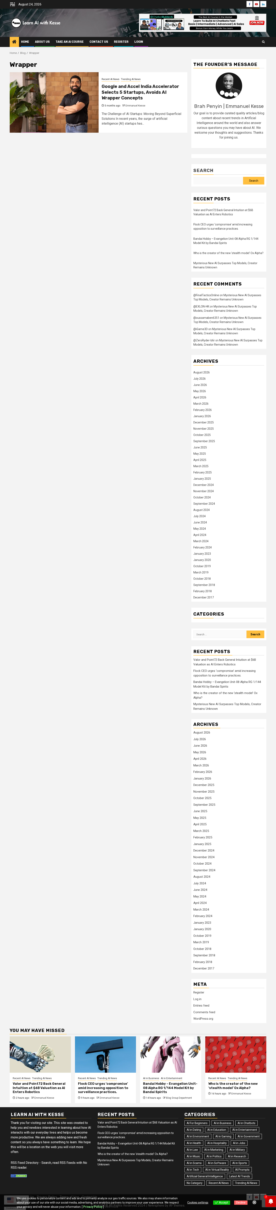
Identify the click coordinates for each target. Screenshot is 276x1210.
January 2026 (202, 416)
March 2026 (201, 403)
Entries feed (201, 1005)
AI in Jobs (239, 1143)
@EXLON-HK (201, 306)
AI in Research (237, 1156)
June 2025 (200, 447)
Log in (197, 999)
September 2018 (204, 585)
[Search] (263, 42)
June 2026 (200, 385)
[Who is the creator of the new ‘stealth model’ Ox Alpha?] (236, 1054)
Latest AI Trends (239, 1176)
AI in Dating (194, 1129)
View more (111, 1206)
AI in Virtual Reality (217, 1169)
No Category (194, 1183)
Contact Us (99, 42)
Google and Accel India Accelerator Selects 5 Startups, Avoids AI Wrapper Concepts (140, 92)
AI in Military (237, 1149)
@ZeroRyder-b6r (204, 340)
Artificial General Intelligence (205, 1176)
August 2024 (201, 510)
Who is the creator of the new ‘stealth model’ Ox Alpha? (228, 253)
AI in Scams (194, 1163)
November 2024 (203, 491)
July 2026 (199, 378)
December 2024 (203, 485)
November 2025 (203, 428)
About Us (42, 42)
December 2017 (203, 597)
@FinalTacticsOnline (206, 295)
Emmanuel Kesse (135, 105)
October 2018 (202, 578)
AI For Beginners (197, 1123)
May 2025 (199, 453)
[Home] (14, 42)
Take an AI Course (70, 42)
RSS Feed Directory (25, 1163)
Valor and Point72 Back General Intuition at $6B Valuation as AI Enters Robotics (39, 1088)
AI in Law (192, 1149)
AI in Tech (193, 1169)
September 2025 (204, 441)
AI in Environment (198, 1136)
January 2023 (202, 553)
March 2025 (201, 466)
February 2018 (202, 591)
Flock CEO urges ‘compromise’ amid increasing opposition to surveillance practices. (103, 1088)
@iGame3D (200, 329)
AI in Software (217, 1163)
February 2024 (202, 547)
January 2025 (202, 478)
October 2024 (202, 497)
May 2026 (199, 391)
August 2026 (201, 372)
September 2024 (204, 503)
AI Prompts (242, 1169)
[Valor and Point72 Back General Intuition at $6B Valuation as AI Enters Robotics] (40, 1054)
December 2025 (203, 422)
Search (203, 170)
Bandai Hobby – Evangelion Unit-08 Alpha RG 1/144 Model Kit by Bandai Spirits (170, 1088)
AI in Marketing (213, 1149)
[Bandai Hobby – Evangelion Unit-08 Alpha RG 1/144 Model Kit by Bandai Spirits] (170, 1054)
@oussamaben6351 (206, 317)
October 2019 (202, 566)
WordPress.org (203, 1018)
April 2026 (199, 397)
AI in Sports (239, 1163)
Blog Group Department (179, 1097)
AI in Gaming (223, 1136)
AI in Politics (214, 1156)
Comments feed (204, 1012)
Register (198, 992)
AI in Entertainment (171, 1078)
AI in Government (249, 1136)
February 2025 (202, 472)
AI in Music (193, 1156)
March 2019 (201, 572)
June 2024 (200, 522)
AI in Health (194, 1143)
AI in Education (216, 1129)
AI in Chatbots (246, 1123)
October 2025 (202, 435)
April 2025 (199, 460)
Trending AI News (131, 79)
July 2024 (199, 516)
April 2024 (199, 535)
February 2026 (202, 410)
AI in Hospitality (217, 1143)
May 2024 (199, 528)
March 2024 (201, 541)
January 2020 (202, 560)
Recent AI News (110, 79)
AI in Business (151, 1078)
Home (25, 42)
